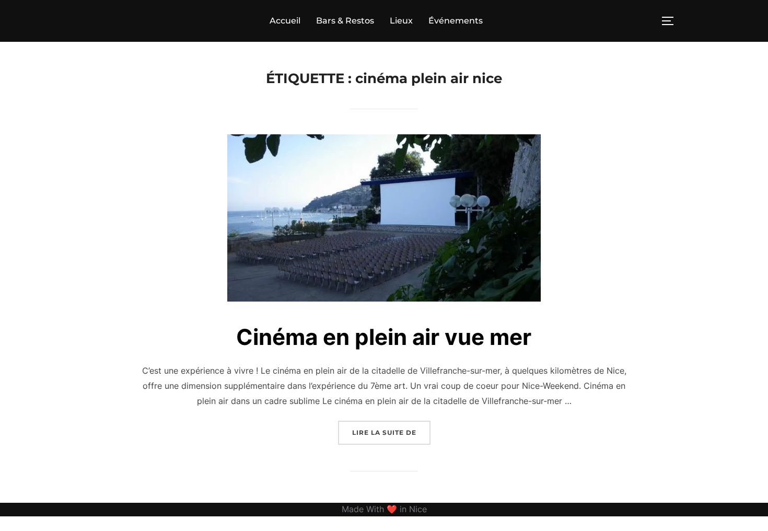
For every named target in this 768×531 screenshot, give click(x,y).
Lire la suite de (391, 432)
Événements (455, 21)
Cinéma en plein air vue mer (383, 337)
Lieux (401, 21)
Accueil (285, 21)
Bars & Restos (345, 21)
